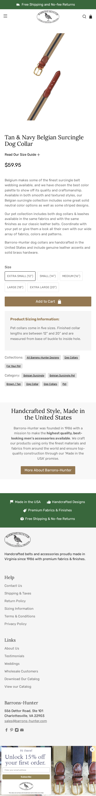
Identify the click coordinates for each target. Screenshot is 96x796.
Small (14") (48, 276)
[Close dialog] (92, 749)
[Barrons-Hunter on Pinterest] (12, 731)
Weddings (12, 664)
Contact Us (13, 586)
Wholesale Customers (21, 671)
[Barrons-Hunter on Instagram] (17, 731)
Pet (64, 384)
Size (8, 267)
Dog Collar (32, 384)
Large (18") (15, 287)
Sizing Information (18, 609)
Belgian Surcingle (33, 375)
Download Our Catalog (22, 679)
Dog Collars (71, 357)
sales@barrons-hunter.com (25, 721)
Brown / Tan (13, 384)
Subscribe (26, 777)
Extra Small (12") (20, 276)
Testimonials (14, 656)
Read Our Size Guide (21, 155)
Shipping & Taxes (17, 593)
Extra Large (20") (43, 287)
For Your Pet (13, 366)
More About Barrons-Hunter (48, 470)
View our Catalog (17, 687)
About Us (11, 648)
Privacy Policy (15, 624)
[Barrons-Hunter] (48, 16)
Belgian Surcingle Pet (62, 375)
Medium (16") (71, 276)
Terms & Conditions (19, 616)
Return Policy (15, 601)
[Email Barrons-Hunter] (22, 731)
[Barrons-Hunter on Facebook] (6, 731)
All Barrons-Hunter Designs (43, 357)
